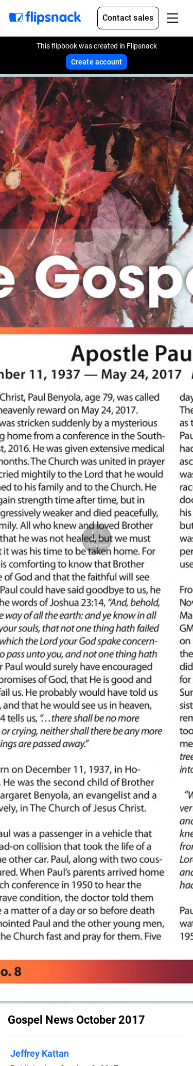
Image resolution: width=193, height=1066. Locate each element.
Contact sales (128, 18)
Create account (96, 62)
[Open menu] (172, 18)
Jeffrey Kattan (39, 1053)
